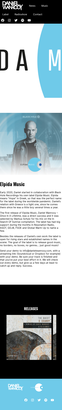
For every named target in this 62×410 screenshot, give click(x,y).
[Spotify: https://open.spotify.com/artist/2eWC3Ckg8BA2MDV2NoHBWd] (22, 20)
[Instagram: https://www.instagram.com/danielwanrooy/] (9, 20)
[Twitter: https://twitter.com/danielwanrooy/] (16, 20)
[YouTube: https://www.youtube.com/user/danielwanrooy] (29, 20)
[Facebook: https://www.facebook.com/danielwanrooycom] (2, 20)
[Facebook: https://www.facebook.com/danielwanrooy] (26, 400)
